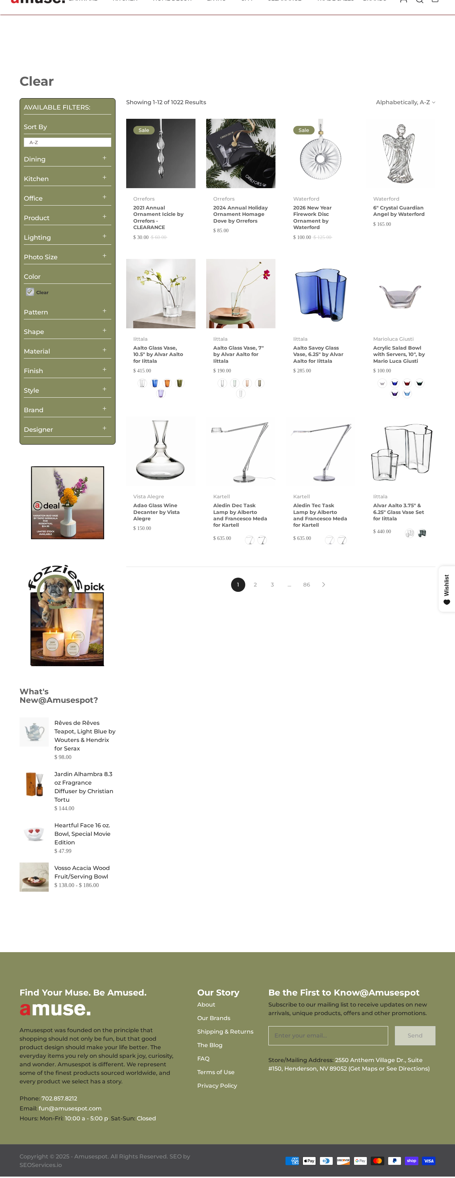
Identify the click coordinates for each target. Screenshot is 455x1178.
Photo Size (41, 257)
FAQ (203, 1058)
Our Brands (213, 1018)
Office (33, 198)
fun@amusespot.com (70, 1108)
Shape (34, 332)
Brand (33, 410)
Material (37, 351)
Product (36, 218)
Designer (38, 430)
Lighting (37, 238)
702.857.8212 (59, 1098)
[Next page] (323, 585)
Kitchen (36, 179)
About (206, 1004)
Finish (33, 371)
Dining (35, 159)
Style (31, 390)
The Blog (210, 1045)
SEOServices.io (41, 1165)
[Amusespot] (68, 502)
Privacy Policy (217, 1085)
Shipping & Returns (225, 1031)
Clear (42, 292)
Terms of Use (216, 1072)
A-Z (34, 142)
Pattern (36, 312)
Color (32, 277)
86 (306, 584)
